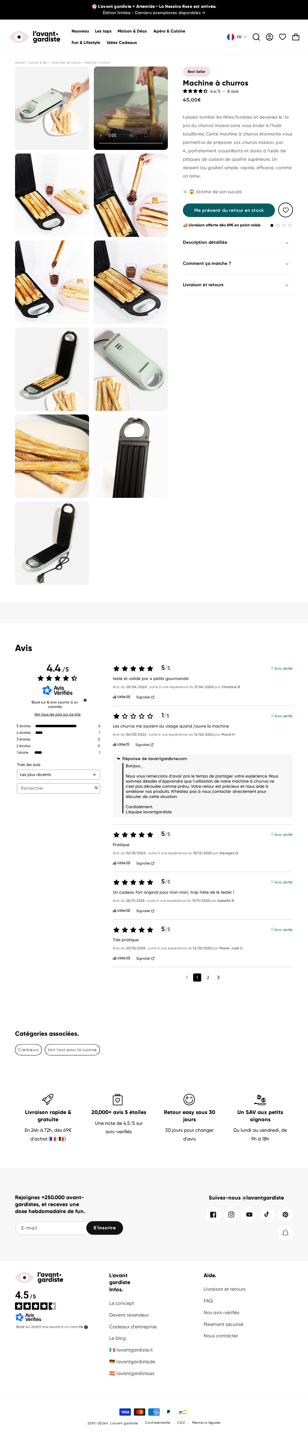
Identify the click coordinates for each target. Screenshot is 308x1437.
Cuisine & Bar (38, 62)
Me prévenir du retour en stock (229, 210)
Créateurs (28, 1049)
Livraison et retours (224, 1289)
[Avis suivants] (218, 978)
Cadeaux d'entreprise (133, 1327)
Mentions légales (206, 1423)
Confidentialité (157, 1423)
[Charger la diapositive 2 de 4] (278, 225)
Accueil (20, 62)
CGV (181, 1423)
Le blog (117, 1338)
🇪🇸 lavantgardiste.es (131, 1373)
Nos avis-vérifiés (221, 1312)
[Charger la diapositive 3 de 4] (284, 225)
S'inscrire (105, 1228)
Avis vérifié (283, 667)
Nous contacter (221, 1336)
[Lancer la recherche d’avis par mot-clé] (96, 788)
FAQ (208, 1301)
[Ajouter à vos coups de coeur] (285, 210)
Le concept (121, 1303)
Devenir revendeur (129, 1315)
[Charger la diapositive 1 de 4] (272, 225)
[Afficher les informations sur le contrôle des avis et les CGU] (86, 1327)
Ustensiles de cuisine (66, 62)
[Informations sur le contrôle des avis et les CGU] (85, 700)
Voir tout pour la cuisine (72, 1049)
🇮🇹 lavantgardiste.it (131, 1350)
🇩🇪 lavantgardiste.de (132, 1361)
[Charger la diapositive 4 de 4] (290, 225)
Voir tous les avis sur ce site (57, 714)
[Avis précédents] (187, 977)
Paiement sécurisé (223, 1324)
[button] (132, 31)
